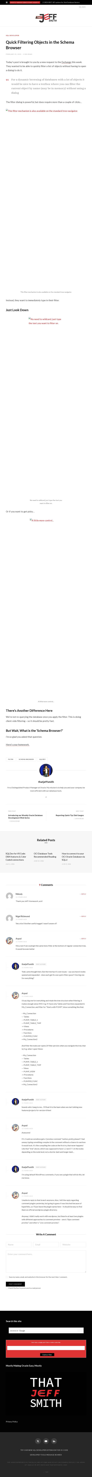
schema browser (26, 759)
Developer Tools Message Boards (46, 1455)
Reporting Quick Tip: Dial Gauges (70, 815)
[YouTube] (46, 1441)
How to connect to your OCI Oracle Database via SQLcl (73, 856)
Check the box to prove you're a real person (24, 1288)
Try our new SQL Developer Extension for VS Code (44, 1450)
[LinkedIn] (54, 1441)
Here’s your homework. (17, 744)
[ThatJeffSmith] (46, 18)
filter (10, 759)
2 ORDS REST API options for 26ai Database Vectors (61, 2)
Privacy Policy (12, 1421)
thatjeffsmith (46, 781)
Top (46, 1472)
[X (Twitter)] (38, 1441)
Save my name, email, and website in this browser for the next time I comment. (38, 1277)
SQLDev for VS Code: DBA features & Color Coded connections (16, 856)
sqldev (42, 759)
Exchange (66, 62)
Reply (83, 894)
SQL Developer (12, 35)
